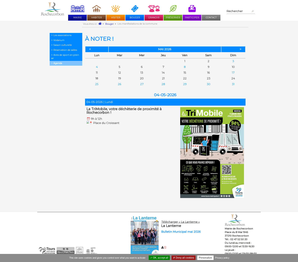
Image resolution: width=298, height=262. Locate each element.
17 (233, 72)
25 (96, 84)
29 (185, 84)
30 (208, 84)
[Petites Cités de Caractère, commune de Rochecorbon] (79, 253)
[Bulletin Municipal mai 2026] (177, 234)
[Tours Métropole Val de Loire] (47, 253)
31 (233, 84)
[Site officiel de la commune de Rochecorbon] (52, 14)
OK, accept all (160, 257)
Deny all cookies (184, 257)
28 (163, 84)
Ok (252, 11)
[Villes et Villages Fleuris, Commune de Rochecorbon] (65, 253)
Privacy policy (222, 257)
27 (142, 84)
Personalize (205, 257)
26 (119, 84)
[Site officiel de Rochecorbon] (101, 24)
